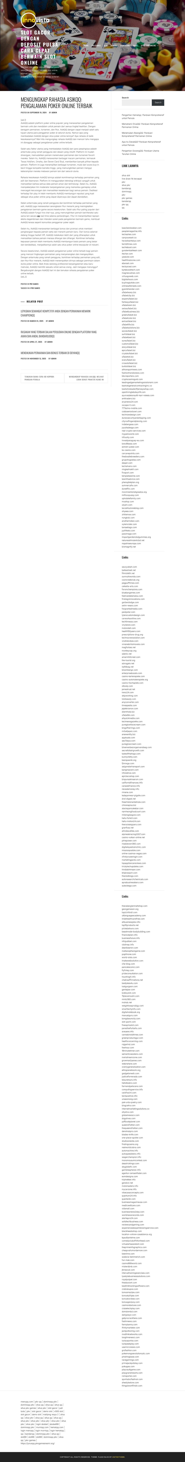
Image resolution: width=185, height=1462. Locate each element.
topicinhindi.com (129, 912)
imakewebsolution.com (132, 960)
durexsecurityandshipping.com (136, 418)
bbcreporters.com (130, 376)
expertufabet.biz (129, 298)
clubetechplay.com (131, 1308)
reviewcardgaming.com (133, 1224)
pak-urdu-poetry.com (132, 1102)
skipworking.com (130, 695)
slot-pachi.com (129, 1022)
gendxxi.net (127, 1183)
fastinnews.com (129, 1321)
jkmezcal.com (128, 1269)
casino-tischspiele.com (132, 683)
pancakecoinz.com (130, 967)
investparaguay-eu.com (133, 440)
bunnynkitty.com (129, 757)
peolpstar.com (128, 612)
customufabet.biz (130, 343)
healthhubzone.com (131, 260)
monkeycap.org (129, 650)
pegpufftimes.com (130, 583)
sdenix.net (127, 653)
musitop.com (128, 501)
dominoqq (126, 191)
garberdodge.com (130, 602)
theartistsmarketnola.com (133, 802)
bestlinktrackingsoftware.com (135, 1286)
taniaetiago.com (129, 527)
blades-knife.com (130, 1134)
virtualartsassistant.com (133, 1244)
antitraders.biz (128, 398)
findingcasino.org (130, 1144)
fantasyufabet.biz (130, 302)
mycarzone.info (129, 1189)
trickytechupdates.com (132, 866)
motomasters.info (130, 1186)
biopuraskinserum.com (132, 779)
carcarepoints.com (130, 453)
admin (54, 112)
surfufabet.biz (128, 334)
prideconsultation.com (132, 973)
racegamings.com (130, 1360)
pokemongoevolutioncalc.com (136, 1353)
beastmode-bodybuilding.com (136, 931)
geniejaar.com (128, 989)
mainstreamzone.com (132, 1057)
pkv (123, 182)
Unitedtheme (118, 1457)
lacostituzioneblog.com (132, 508)
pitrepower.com (129, 840)
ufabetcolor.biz (129, 318)
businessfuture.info (131, 938)
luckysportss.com (130, 1340)
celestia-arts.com (130, 586)
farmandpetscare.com (132, 1086)
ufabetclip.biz (128, 295)
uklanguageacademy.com (134, 915)
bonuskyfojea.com (130, 1295)
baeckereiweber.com (131, 228)
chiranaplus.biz (129, 805)
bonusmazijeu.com (130, 1292)
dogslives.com (128, 1118)
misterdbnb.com (129, 1266)
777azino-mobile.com (132, 408)
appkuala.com (128, 737)
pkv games (35, 288)
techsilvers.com (129, 466)
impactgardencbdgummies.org (136, 537)
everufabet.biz (129, 360)
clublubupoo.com (130, 1289)
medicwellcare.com (131, 1205)
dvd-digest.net (129, 798)
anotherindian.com (130, 521)
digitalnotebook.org (131, 1012)
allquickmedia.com (130, 718)
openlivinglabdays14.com (133, 392)
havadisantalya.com (131, 240)
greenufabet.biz (129, 315)
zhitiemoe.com (129, 514)
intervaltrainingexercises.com (135, 1273)
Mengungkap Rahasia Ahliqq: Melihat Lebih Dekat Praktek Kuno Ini (86, 378)
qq (38, 216)
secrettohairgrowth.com (133, 750)
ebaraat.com (128, 263)
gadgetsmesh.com (130, 1073)
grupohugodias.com (131, 459)
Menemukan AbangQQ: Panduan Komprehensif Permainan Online (137, 134)
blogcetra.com (128, 1105)
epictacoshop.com (130, 776)
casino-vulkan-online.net (133, 837)
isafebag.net (128, 666)
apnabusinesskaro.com (132, 882)
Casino (114, 45)
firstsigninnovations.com (133, 599)
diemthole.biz (128, 711)
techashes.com (129, 234)
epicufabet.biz (128, 350)
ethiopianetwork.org (131, 1070)
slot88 (24, 1437)
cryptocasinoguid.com (132, 379)
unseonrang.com (129, 1099)
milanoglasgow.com (131, 815)
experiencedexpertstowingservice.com (140, 1228)
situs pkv (126, 185)
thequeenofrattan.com (132, 1128)
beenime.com (128, 1253)
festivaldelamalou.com (132, 596)
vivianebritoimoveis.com (133, 644)
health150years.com (131, 631)
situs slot (126, 175)
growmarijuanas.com (131, 1060)
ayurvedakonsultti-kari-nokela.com (138, 395)
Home (86, 45)
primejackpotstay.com (132, 1363)
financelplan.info (129, 935)
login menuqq (27, 1430)
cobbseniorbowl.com (131, 411)
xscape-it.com (128, 405)
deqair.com (127, 463)
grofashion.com (129, 1350)
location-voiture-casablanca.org (137, 1234)
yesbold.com (128, 257)
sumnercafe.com (130, 485)
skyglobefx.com (129, 1166)
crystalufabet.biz (130, 353)
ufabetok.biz (128, 356)
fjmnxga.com (128, 763)
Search (125, 97)
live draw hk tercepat (132, 178)
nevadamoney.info (130, 789)
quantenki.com (129, 1199)
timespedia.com (129, 705)
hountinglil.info (129, 976)
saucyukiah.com (129, 567)
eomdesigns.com (130, 1176)
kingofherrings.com (131, 728)
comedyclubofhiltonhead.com (136, 1240)
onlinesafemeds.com (131, 286)
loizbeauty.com (129, 699)
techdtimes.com (129, 244)
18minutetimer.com (130, 1050)
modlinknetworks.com (132, 1334)
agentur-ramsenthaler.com (134, 1173)
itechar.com (127, 253)
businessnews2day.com (133, 1211)
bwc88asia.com (129, 443)
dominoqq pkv (50, 1401)
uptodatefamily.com (131, 498)
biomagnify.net (129, 546)
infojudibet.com (129, 941)
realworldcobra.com (131, 1147)
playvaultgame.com (131, 1369)
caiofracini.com (129, 1092)
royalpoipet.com (129, 1279)
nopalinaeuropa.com (131, 543)
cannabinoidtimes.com (132, 1034)
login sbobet (42, 1424)
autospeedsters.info (131, 1153)
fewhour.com (128, 1047)
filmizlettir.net (128, 573)
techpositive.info (129, 1096)
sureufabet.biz (128, 340)
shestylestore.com (130, 1382)
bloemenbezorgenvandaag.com (137, 747)
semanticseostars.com (132, 1054)
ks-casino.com (128, 450)
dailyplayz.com (129, 1315)
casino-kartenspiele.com (133, 676)
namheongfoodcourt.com (133, 811)
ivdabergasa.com (130, 424)
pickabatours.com (130, 928)
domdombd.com (129, 1311)
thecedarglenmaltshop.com (134, 906)
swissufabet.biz (129, 308)
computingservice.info (132, 1089)
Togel (135, 45)
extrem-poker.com (130, 447)
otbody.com (127, 686)
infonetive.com (129, 773)
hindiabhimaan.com (131, 869)
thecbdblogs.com (130, 876)
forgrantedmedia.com (132, 608)
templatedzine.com (131, 476)
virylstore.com (128, 625)
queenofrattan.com (131, 1125)
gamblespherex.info (131, 1170)
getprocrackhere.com (132, 1318)
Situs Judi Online (148, 45)
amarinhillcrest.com (131, 657)
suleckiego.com (129, 885)
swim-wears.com (130, 605)
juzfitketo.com (128, 530)
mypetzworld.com (130, 434)
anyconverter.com (130, 702)
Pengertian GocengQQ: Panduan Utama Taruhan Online (140, 152)
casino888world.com (132, 1263)
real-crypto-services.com (134, 430)
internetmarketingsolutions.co (135, 1108)
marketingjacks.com (131, 860)
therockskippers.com (131, 824)
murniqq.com (42, 1427)
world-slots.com (129, 957)
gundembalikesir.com (132, 250)
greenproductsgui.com (132, 1038)
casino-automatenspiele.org (135, 679)
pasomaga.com (129, 533)
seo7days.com (128, 740)
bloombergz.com (130, 670)
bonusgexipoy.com (131, 1302)
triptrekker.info (128, 1179)
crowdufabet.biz (129, 363)
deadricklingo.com (130, 1163)
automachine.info (130, 1150)
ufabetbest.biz (128, 337)
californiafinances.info (132, 782)
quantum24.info (129, 1195)
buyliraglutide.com (130, 282)
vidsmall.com (128, 1208)
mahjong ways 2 (51, 1414)
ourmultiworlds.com (131, 576)
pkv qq (125, 204)
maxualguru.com (130, 1015)
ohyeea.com (127, 511)
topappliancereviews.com (134, 863)
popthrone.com (129, 954)
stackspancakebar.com (132, 808)
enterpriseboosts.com (132, 673)
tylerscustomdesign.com (133, 615)
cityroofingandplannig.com (134, 421)
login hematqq (57, 1430)
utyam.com (127, 505)
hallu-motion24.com (131, 821)
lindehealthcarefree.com (133, 918)
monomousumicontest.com (134, 1160)
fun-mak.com (128, 1260)
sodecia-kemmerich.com (133, 1257)
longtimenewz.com (131, 1337)
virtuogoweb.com (130, 276)
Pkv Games (96, 45)
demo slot (47, 1411)
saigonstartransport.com (133, 766)
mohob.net (127, 1002)
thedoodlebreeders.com (133, 456)
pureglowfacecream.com (133, 724)
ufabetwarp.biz (129, 292)
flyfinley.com (128, 970)
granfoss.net (128, 827)
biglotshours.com (130, 279)
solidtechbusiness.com (132, 1221)
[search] (163, 45)
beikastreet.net (129, 570)
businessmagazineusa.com (134, 1202)
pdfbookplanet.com (131, 1121)
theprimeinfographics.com (134, 1247)
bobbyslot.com (129, 993)
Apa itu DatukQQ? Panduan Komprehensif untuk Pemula (141, 143)
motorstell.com (129, 628)
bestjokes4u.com (130, 983)
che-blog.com (128, 964)
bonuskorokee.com (130, 1298)
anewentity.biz (128, 734)
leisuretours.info (129, 1080)
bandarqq (126, 188)
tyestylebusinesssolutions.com (136, 1276)
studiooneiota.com (130, 1141)
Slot (106, 45)
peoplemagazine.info (132, 231)
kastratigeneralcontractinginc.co (137, 385)
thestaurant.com (129, 1282)
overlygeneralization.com (133, 1067)
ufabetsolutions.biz (131, 327)
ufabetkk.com (128, 715)
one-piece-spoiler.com (132, 1137)
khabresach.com (129, 873)
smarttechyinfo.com (131, 1009)
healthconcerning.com (132, 1041)
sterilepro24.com (130, 1218)
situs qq (40, 1404)
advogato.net (128, 663)
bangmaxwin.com (130, 769)
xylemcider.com (129, 524)
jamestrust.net (128, 689)
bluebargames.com (131, 592)
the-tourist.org (128, 660)
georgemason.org (130, 909)
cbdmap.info (128, 944)
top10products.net (130, 925)
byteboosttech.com (131, 269)
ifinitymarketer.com (131, 1327)
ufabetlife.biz (128, 324)
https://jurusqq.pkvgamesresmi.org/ (38, 1443)
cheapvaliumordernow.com (134, 1250)
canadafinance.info (131, 786)
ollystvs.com (128, 1112)
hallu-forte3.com (129, 818)
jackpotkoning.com (130, 1331)
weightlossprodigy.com (133, 1005)
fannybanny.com (129, 1324)
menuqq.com (27, 1401)
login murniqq (41, 1430)
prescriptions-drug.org (132, 634)
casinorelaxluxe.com (131, 1305)
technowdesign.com (131, 414)
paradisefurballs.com (132, 1028)
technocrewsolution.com (133, 637)
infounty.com (128, 437)
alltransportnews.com (132, 369)
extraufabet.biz (129, 321)
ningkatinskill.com (130, 469)
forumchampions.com (132, 589)
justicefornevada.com (132, 1076)
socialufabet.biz (129, 331)
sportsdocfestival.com (132, 1379)
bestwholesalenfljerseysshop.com (137, 389)
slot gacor (52, 1408)
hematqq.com (56, 1427)
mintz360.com (128, 999)
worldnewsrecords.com (133, 1215)
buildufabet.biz (129, 366)
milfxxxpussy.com (130, 495)
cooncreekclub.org (130, 580)
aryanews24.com (130, 401)
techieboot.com (129, 247)
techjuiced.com (129, 266)
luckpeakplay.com (130, 1343)
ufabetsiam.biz (129, 305)
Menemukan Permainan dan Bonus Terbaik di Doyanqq (50, 353)
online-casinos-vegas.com (134, 853)
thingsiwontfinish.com (132, 1385)
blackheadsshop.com (132, 1231)
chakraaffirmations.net (132, 980)
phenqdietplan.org (130, 482)
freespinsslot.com (130, 1025)
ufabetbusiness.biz (131, 311)
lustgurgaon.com (130, 986)
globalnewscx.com (130, 1115)
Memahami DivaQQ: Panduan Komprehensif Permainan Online (142, 125)
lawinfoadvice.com (131, 479)
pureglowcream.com (131, 744)
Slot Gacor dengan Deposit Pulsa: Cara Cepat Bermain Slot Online (40, 47)
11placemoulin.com (130, 996)
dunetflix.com (128, 488)
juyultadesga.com (130, 427)
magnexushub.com (131, 273)
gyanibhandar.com (130, 289)
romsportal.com (129, 1376)
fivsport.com (128, 472)
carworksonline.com (131, 618)
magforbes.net (129, 647)
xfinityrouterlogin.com (132, 856)
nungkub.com (128, 517)
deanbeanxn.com (130, 947)
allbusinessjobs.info (131, 922)
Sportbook (125, 45)
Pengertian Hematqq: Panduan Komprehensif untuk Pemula (143, 117)
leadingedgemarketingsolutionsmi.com (140, 382)
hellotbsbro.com (129, 1083)
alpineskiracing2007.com (133, 834)
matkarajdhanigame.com (133, 951)
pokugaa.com (128, 1366)
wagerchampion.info (131, 1157)
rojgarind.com (128, 1044)
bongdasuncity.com (131, 1018)
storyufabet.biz (129, 347)
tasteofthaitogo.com (131, 753)
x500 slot (58, 1411)
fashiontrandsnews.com (133, 373)
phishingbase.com (130, 1356)
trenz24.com (128, 692)
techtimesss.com (130, 621)
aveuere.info (128, 1031)
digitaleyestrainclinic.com (134, 847)
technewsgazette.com (132, 721)
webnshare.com (129, 1063)
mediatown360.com (131, 843)
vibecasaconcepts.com (132, 1192)
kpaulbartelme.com (131, 1237)
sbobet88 (54, 1424)
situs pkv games (28, 1408)
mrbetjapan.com (129, 731)
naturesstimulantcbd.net (133, 540)
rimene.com (127, 792)
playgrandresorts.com (132, 1373)
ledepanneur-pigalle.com (133, 795)
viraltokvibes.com (130, 641)
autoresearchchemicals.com (135, 879)
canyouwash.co (129, 237)
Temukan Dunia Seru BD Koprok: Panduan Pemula (40, 378)
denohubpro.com (130, 1131)
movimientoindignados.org (134, 492)
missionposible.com (131, 850)
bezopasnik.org (129, 760)
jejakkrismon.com (130, 708)
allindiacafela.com (130, 831)
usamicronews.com (131, 1347)
